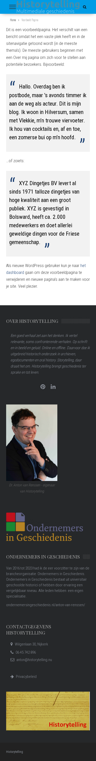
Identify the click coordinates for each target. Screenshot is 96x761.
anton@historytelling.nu (34, 659)
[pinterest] (43, 387)
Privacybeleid (26, 676)
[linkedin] (53, 387)
